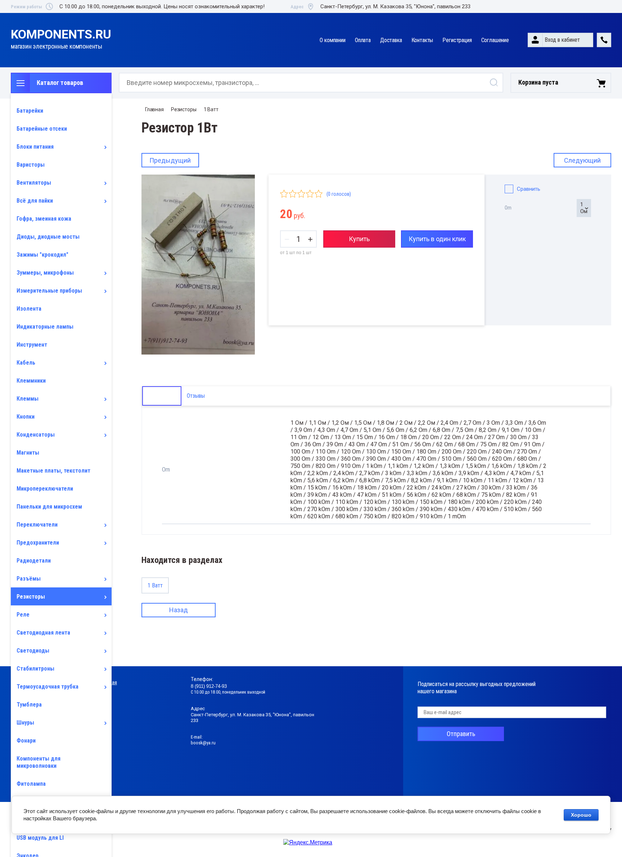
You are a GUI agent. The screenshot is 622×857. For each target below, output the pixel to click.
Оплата (363, 40)
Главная (154, 109)
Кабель (26, 362)
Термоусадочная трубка (47, 686)
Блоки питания (35, 146)
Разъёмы (29, 578)
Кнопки (26, 416)
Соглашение (495, 40)
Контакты (422, 40)
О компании (332, 40)
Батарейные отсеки (42, 128)
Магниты (28, 452)
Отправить (461, 734)
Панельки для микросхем (49, 506)
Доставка (391, 40)
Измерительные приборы (49, 290)
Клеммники (31, 380)
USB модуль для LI (40, 837)
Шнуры (25, 722)
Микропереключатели (45, 488)
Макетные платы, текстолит (53, 470)
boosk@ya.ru (203, 742)
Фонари (26, 740)
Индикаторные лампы (45, 326)
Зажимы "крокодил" (42, 254)
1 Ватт (211, 109)
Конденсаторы (36, 434)
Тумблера (29, 704)
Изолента (29, 308)
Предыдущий (170, 160)
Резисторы (31, 596)
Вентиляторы (34, 182)
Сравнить (528, 189)
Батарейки (30, 110)
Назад (178, 610)
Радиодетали (34, 560)
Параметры (161, 395)
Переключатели (37, 524)
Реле (23, 614)
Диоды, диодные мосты (48, 236)
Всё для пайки (35, 200)
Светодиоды (33, 650)
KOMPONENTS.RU (61, 34)
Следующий (582, 160)
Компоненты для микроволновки (38, 762)
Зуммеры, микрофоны (45, 272)
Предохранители (38, 542)
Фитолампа (31, 783)
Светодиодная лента (43, 632)
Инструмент (32, 344)
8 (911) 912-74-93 (209, 686)
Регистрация (457, 40)
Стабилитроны (35, 668)
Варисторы (31, 164)
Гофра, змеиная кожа (44, 218)
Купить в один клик (437, 239)
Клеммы (28, 398)
